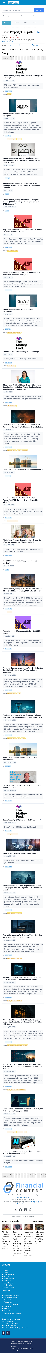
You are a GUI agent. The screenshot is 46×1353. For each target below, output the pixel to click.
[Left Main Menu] (4, 2)
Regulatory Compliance (12, 250)
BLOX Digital (16, 1350)
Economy (19, 450)
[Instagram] (30, 1210)
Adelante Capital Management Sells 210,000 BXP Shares (22, 632)
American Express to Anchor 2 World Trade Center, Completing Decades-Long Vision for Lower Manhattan (23, 670)
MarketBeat (7, 135)
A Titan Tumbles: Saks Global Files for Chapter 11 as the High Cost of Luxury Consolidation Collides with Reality (22, 1022)
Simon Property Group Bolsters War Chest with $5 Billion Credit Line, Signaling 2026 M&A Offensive (22, 590)
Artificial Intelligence (11, 139)
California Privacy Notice (24, 1345)
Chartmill (7, 194)
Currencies (18, 27)
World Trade (25, 450)
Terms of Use (28, 1343)
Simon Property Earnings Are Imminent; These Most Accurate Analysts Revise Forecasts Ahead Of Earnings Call (22, 160)
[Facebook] (20, 1210)
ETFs (25, 23)
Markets (6, 23)
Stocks (17, 23)
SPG (36, 32)
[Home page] (13, 2)
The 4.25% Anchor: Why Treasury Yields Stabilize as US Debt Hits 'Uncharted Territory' (22, 936)
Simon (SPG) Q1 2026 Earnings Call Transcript (22, 352)
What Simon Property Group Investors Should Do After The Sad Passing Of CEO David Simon (22, 541)
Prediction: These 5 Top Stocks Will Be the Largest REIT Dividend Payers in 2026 (23, 1152)
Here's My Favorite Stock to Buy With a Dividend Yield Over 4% (22, 786)
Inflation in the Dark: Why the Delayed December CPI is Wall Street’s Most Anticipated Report (22, 978)
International (27, 27)
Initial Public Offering (21, 1089)
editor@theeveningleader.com (17, 1328)
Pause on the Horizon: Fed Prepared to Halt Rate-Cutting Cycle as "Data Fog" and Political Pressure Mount (22, 888)
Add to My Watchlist (8, 42)
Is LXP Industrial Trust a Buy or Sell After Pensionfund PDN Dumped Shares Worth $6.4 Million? (21, 500)
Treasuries (35, 27)
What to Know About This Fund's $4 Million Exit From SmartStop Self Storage (21, 273)
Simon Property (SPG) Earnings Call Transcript (22, 820)
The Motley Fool (8, 91)
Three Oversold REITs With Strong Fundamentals (23, 469)
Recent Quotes (7, 16)
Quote (9, 45)
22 (42, 57)
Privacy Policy (34, 1202)
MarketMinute (8, 447)
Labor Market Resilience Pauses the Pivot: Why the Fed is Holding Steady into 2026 (23, 1110)
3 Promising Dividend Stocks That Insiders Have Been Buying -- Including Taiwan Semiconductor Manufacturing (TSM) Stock (22, 387)
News (12, 27)
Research (35, 45)
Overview (6, 27)
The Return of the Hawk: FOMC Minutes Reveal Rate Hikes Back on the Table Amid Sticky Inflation (23, 426)
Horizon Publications (24, 1341)
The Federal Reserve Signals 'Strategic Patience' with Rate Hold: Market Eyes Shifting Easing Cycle (22, 716)
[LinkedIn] (25, 1210)
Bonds (8, 365)
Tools (34, 23)
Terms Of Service (22, 1204)
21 (38, 57)
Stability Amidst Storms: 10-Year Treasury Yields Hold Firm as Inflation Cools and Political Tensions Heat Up (22, 1066)
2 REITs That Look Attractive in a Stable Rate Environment (20, 759)
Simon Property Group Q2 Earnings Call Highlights (18, 114)
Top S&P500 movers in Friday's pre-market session (20, 562)
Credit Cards (20, 1132)
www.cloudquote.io (23, 1197)
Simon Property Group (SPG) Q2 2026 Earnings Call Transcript (23, 77)
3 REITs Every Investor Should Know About (20, 853)
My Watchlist (22, 16)
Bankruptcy (19, 1045)
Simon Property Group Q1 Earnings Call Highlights (18, 310)
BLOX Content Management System (25, 1348)
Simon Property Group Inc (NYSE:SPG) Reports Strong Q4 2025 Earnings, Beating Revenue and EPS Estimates (21, 202)
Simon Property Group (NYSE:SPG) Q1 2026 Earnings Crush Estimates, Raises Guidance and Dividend (21, 185)
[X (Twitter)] (15, 1210)
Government (19, 913)
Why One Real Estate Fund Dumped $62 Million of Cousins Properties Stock (22, 231)
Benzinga (7, 178)
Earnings (9, 94)
